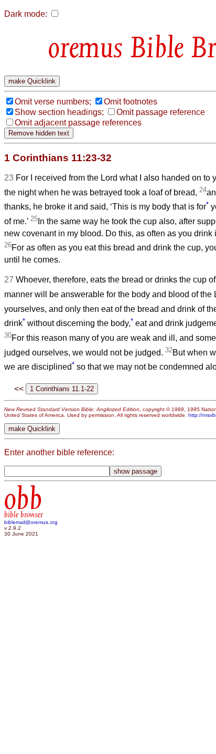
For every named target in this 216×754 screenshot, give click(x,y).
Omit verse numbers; (53, 101)
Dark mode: (25, 13)
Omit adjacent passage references (78, 122)
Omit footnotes (130, 101)
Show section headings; (59, 112)
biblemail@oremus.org (31, 522)
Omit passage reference (160, 112)
